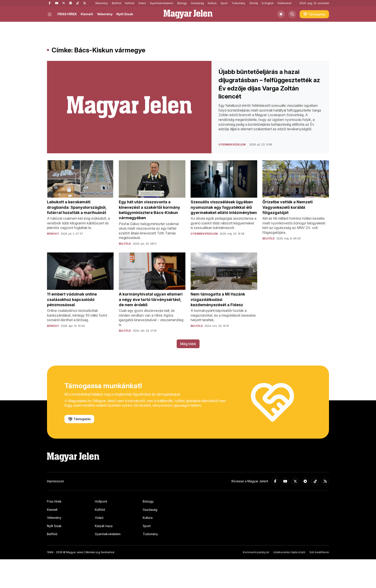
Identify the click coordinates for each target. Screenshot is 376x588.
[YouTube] (56, 3)
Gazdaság (197, 3)
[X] (63, 3)
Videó (142, 3)
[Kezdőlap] (188, 14)
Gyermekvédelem (161, 3)
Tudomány (238, 3)
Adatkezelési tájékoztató (289, 552)
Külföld (129, 3)
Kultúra (212, 3)
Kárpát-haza (103, 526)
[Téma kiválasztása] (281, 14)
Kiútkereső (284, 3)
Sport (224, 3)
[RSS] (84, 3)
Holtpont (101, 501)
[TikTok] (77, 3)
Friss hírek (54, 501)
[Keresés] (292, 14)
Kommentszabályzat (256, 552)
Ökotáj (253, 3)
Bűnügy (182, 3)
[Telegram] (70, 3)
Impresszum (55, 481)
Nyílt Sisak (124, 14)
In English (268, 3)
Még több (188, 344)
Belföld (116, 3)
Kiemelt (87, 14)
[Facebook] (49, 3)
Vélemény (101, 3)
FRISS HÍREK (67, 14)
